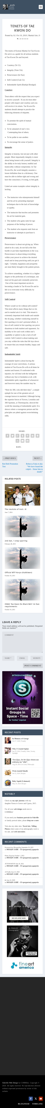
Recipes (23, 773)
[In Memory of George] (8, 740)
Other (28, 751)
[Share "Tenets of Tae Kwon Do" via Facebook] (7, 435)
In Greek (24, 764)
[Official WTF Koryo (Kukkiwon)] (22, 558)
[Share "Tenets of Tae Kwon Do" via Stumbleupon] (17, 440)
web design (18, 809)
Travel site (26, 826)
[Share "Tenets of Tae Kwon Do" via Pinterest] (27, 435)
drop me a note (33, 820)
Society (33, 751)
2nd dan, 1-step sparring (16, 541)
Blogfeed (24, 1104)
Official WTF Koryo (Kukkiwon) (18, 572)
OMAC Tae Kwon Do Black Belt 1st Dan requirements (22, 605)
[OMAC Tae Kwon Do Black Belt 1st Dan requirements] (22, 589)
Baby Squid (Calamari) (21, 781)
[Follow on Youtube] (41, 1099)
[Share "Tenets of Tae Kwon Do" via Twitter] (12, 435)
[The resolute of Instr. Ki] (22, 494)
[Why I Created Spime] (8, 750)
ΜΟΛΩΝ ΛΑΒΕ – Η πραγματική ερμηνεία (23, 849)
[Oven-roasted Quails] (8, 773)
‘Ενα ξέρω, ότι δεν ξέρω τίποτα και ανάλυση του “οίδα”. (25, 761)
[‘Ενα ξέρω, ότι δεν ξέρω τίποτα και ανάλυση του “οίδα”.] (8, 761)
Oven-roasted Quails (20, 771)
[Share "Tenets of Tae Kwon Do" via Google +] (17, 435)
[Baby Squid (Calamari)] (8, 783)
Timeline (37, 1104)
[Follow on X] (36, 1099)
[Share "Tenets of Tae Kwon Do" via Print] (27, 440)
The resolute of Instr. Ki (15, 509)
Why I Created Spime (20, 749)
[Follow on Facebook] (31, 1099)
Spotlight (15, 753)
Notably (23, 741)
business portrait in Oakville (28, 818)
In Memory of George (20, 739)
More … (28, 1009)
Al (14, 35)
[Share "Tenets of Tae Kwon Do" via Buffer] (37, 435)
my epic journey (18, 801)
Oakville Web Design (10, 1083)
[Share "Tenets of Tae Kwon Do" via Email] (22, 440)
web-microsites (19, 832)
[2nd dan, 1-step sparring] (22, 526)
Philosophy (31, 764)
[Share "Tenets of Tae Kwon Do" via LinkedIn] (32, 435)
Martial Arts (33, 35)
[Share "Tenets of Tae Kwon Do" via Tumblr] (22, 435)
